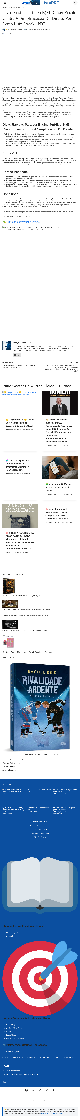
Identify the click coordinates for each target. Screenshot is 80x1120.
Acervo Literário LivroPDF (12, 760)
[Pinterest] (47, 1090)
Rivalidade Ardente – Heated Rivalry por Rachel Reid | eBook (40, 754)
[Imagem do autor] (3, 29)
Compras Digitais (12, 1052)
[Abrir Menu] (4, 3)
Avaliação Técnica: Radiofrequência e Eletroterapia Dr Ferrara (26, 610)
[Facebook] (26, 1090)
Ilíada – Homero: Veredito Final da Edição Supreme (22, 595)
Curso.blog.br (11, 1025)
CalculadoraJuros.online (15, 1038)
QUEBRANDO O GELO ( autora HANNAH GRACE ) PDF (13, 810)
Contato (5, 1082)
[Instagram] (33, 1090)
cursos (40, 841)
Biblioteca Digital (40, 829)
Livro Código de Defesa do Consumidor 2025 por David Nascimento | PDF (19, 365)
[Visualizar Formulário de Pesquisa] (75, 2)
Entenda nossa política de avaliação (52, 1113)
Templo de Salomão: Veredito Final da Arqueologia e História (25, 616)
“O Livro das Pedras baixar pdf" (38, 809)
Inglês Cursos (11, 1035)
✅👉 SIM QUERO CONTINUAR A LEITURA (21, 222)
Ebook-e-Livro (40, 837)
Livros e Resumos (9, 770)
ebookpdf (9, 936)
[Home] (3, 7)
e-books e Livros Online (40, 833)
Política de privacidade (11, 1071)
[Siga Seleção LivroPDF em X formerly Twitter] (19, 355)
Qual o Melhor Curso (14, 1028)
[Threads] (54, 1090)
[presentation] (20, 403)
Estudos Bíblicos (8, 766)
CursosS (9, 1031)
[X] (40, 1090)
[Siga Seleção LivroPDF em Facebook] (15, 355)
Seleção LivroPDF (16, 29)
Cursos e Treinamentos (11, 763)
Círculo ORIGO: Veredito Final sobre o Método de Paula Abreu (26, 631)
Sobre (4, 1078)
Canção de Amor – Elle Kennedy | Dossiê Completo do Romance (27, 652)
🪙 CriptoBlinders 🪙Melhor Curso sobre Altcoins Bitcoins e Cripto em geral (20, 423)
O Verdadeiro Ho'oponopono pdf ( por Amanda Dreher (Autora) (64, 810)
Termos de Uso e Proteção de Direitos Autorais (20, 1074)
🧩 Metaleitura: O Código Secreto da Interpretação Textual (58, 487)
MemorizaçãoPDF (13, 933)
